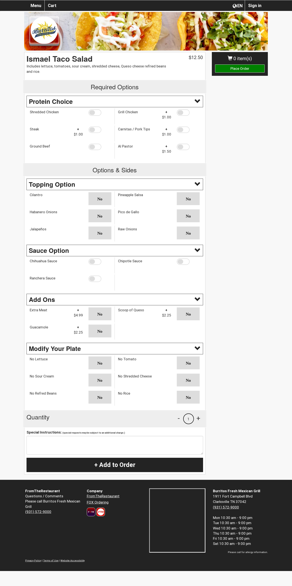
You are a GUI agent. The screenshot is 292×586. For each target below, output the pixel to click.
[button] (99, 112)
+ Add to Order (114, 464)
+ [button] (198, 418)
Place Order (239, 68)
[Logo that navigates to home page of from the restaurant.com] (91, 512)
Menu (36, 5)
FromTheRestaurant (103, 496)
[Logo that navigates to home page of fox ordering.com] (100, 512)
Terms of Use (51, 560)
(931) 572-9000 (38, 512)
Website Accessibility (72, 560)
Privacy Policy (33, 560)
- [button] (179, 418)
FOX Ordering (98, 502)
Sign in (254, 5)
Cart (52, 5)
